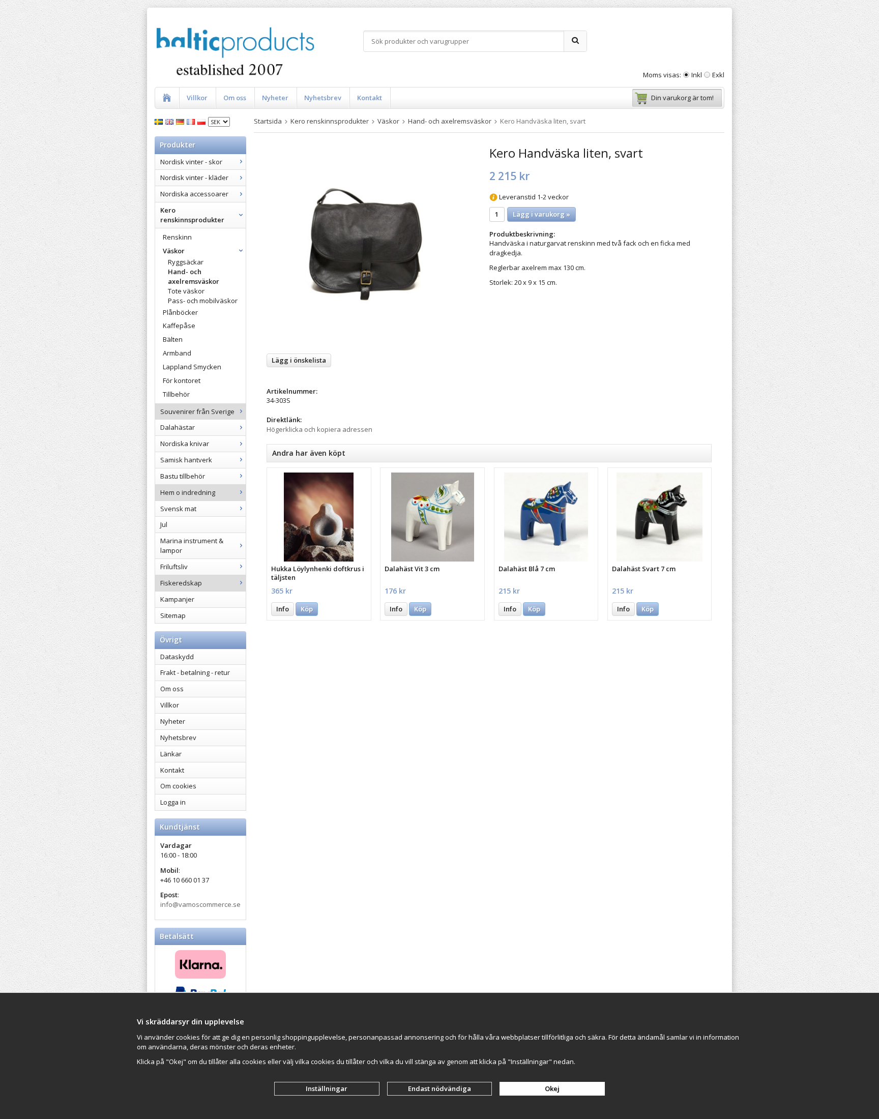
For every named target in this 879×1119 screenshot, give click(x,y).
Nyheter (275, 97)
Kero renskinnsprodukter (192, 214)
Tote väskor (186, 291)
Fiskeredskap (181, 582)
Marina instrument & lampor (191, 545)
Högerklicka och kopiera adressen (319, 429)
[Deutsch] (181, 121)
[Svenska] (160, 121)
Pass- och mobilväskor (203, 300)
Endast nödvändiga (439, 1088)
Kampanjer (177, 599)
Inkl (696, 74)
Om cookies (178, 785)
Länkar (171, 753)
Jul (163, 524)
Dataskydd (177, 656)
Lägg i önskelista (299, 360)
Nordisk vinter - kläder (194, 177)
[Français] (192, 121)
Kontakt (369, 97)
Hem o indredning (187, 492)
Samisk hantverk (186, 459)
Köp (307, 608)
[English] (170, 121)
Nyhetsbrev (322, 97)
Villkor (197, 97)
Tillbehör (176, 394)
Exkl (718, 74)
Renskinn (177, 237)
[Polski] (202, 121)
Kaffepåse (179, 325)
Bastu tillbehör (182, 476)
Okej (552, 1088)
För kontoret (181, 380)
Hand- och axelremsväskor (193, 276)
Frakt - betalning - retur (195, 672)
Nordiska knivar (184, 443)
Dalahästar (177, 427)
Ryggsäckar (185, 262)
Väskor (174, 250)
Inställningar (326, 1088)
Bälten (173, 339)
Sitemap (173, 615)
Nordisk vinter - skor (191, 161)
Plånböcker (180, 312)
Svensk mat (178, 508)
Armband (177, 353)
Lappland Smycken (192, 366)
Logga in (173, 802)
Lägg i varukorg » (541, 214)
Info (282, 608)
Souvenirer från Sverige (197, 411)
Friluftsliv (174, 566)
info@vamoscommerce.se (200, 904)
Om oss (234, 97)
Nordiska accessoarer (194, 193)
